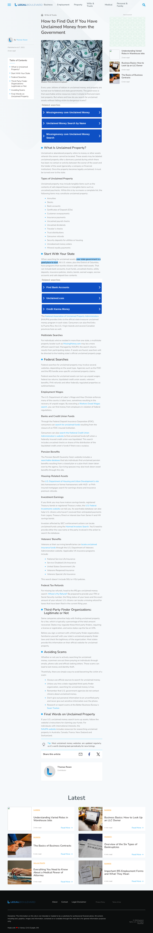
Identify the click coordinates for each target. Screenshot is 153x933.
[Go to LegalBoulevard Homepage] (25, 4)
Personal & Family (122, 4)
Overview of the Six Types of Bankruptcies (120, 846)
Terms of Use (116, 902)
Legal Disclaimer (79, 902)
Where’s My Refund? (57, 593)
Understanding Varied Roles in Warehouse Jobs (133, 52)
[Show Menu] (9, 4)
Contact (64, 902)
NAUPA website (48, 729)
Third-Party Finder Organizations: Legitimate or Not (19, 83)
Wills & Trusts (90, 4)
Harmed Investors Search (77, 526)
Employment (63, 4)
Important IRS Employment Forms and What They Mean (123, 872)
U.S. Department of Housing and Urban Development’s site (72, 481)
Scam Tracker (53, 708)
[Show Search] (143, 4)
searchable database (50, 460)
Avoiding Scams (18, 90)
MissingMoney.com (72, 343)
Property (78, 4)
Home (42, 15)
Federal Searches (18, 77)
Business (48, 4)
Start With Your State (20, 73)
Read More (67, 828)
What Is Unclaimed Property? (19, 68)
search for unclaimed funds (67, 424)
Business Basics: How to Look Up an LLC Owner (133, 64)
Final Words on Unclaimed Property (19, 95)
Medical (108, 4)
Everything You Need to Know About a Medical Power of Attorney (50, 872)
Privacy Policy (100, 902)
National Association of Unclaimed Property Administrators (72, 316)
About (54, 902)
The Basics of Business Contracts (132, 76)
